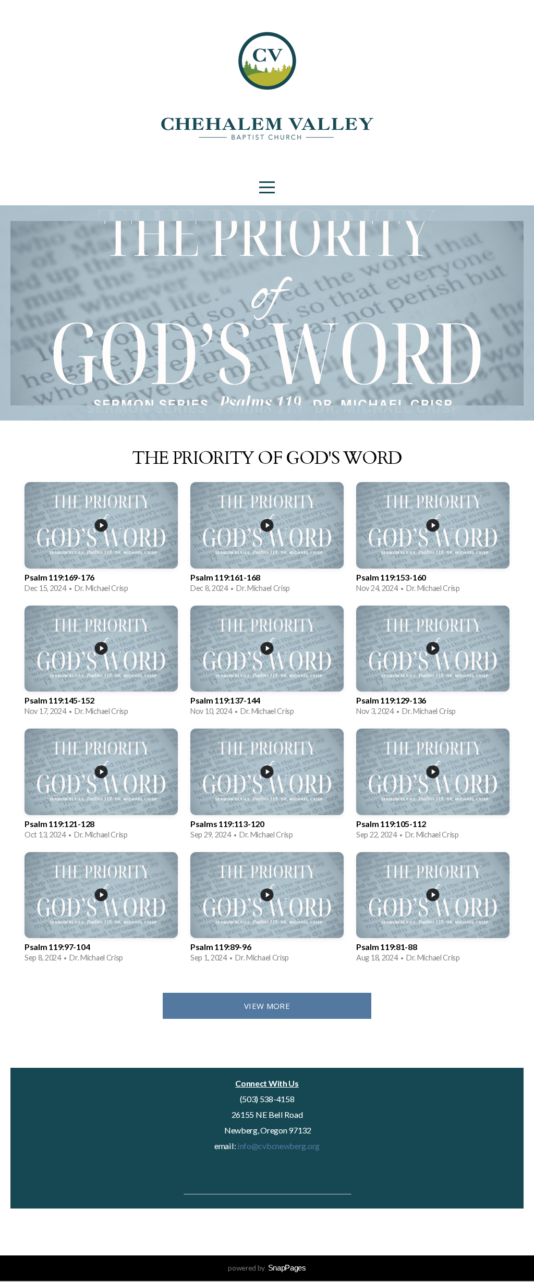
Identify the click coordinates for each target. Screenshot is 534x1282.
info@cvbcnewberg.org (278, 1146)
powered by (267, 1267)
